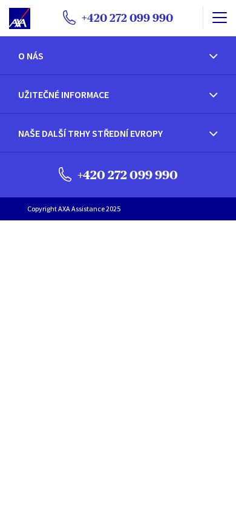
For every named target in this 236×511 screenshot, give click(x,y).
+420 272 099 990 (126, 174)
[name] (219, 17)
